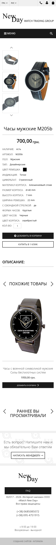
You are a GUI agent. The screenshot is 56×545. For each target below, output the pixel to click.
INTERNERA (38, 541)
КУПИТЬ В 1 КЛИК (28, 244)
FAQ (28, 490)
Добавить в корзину (29, 235)
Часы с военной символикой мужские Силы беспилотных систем (28, 370)
